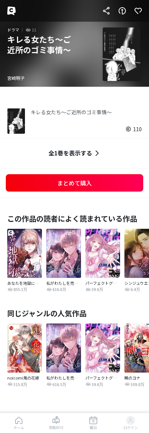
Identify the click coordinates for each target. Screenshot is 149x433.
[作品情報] (122, 11)
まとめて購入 (74, 183)
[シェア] (106, 11)
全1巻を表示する (70, 153)
